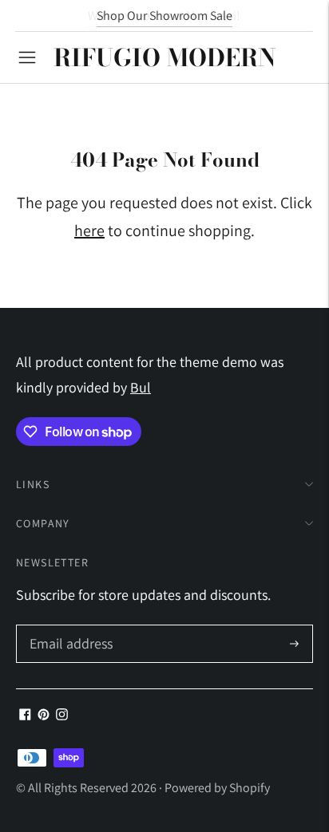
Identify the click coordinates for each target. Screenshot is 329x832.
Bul (140, 387)
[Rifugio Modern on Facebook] (25, 715)
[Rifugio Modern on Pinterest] (44, 715)
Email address (69, 627)
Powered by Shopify (217, 787)
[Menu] (27, 57)
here (89, 230)
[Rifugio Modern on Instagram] (62, 715)
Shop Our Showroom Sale (164, 15)
